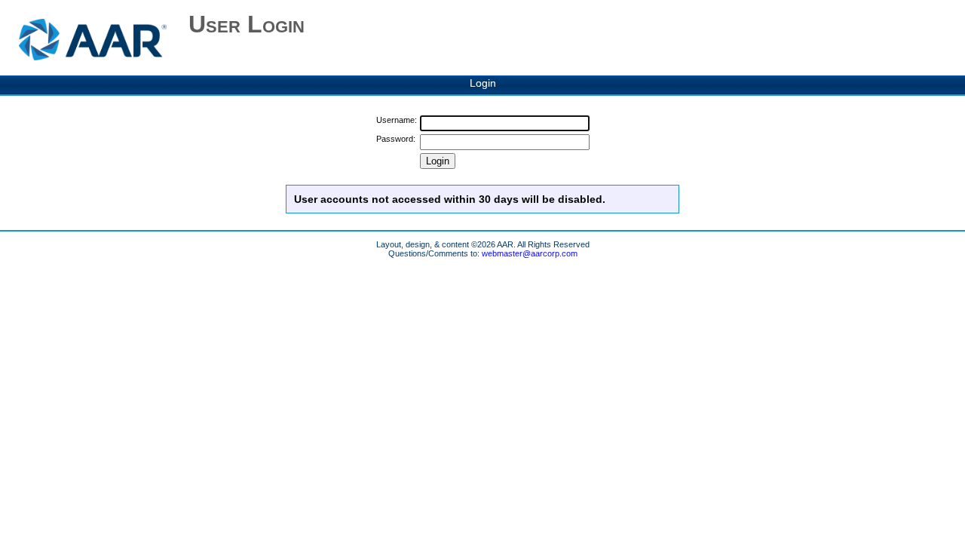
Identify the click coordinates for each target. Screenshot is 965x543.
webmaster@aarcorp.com (529, 253)
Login (483, 83)
